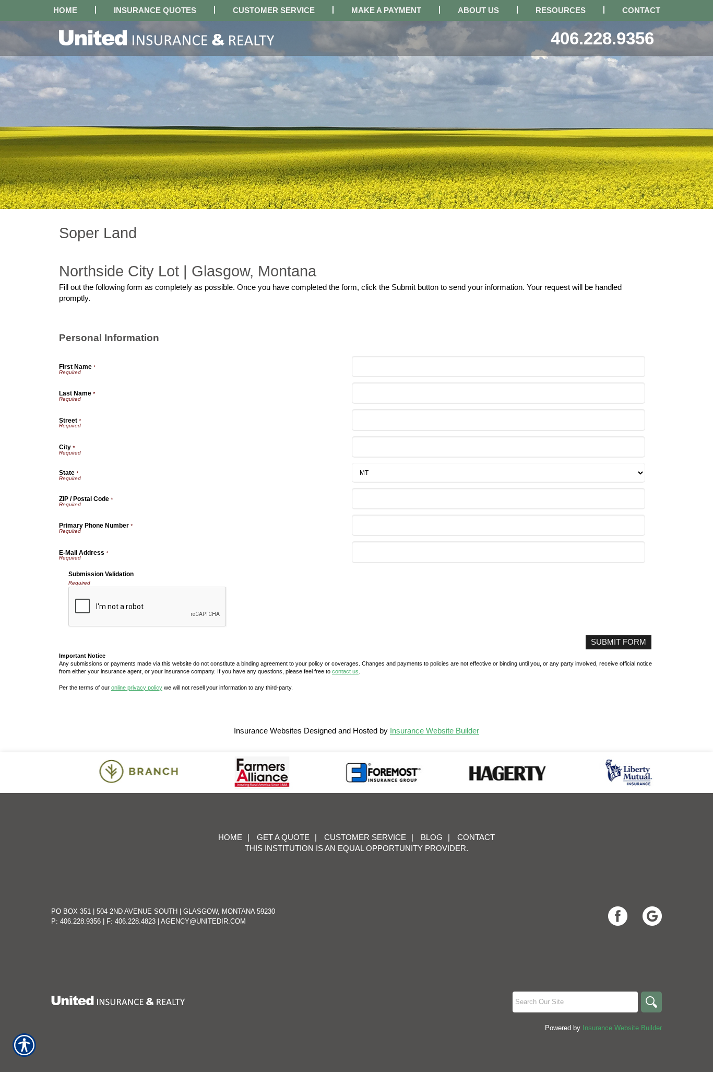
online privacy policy (136, 687)
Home (230, 837)
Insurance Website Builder (434, 731)
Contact (476, 837)
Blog (432, 837)
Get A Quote (283, 837)
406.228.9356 (602, 38)
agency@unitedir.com (203, 921)
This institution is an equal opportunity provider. (356, 848)
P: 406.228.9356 (76, 921)
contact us (345, 671)
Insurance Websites (268, 731)
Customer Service (365, 837)
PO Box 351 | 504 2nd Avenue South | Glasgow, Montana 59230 (163, 911)
